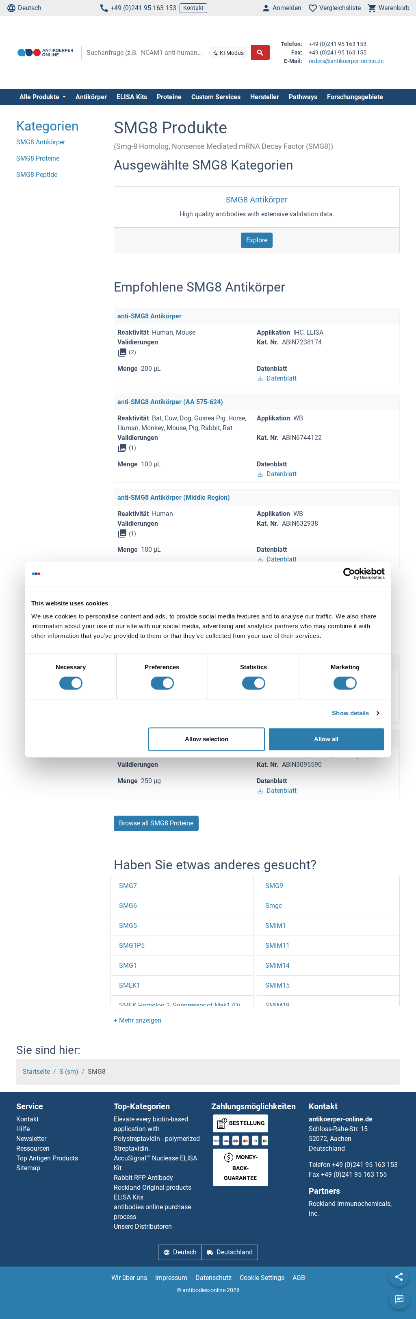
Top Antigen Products (47, 1158)
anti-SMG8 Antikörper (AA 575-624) (170, 402)
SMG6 (128, 906)
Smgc (273, 906)
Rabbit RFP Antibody (143, 1178)
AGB (298, 1278)
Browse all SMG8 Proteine (156, 823)
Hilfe (23, 1129)
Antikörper (91, 97)
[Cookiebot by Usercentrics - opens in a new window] (349, 574)
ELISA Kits (132, 97)
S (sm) (68, 1071)
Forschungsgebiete (355, 97)
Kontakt (193, 7)
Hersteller (264, 97)
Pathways (303, 97)
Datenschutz (213, 1278)
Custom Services (215, 97)
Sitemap (28, 1168)
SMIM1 (275, 925)
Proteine (169, 97)
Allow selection (206, 739)
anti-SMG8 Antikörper (149, 316)
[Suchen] (260, 52)
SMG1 (128, 965)
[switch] (162, 683)
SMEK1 (129, 985)
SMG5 (128, 925)
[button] (137, 1020)
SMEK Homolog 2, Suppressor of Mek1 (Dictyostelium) (197, 1005)
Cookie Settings (262, 1278)
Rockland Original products (152, 1187)
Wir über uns (129, 1278)
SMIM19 (277, 1005)
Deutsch (29, 8)
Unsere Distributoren (143, 1226)
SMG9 (274, 886)
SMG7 (128, 886)
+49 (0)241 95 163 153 (143, 8)
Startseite (36, 1071)
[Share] (399, 1276)
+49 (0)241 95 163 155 (354, 1174)
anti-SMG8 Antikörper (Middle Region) (173, 497)
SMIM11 (277, 945)
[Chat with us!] (399, 1299)
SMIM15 (277, 985)
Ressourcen (33, 1148)
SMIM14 (277, 965)
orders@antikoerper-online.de (346, 61)
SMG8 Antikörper (257, 200)
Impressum (171, 1278)
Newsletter (31, 1139)
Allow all (326, 739)
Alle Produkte (40, 97)
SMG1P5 (132, 945)
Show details (350, 713)
